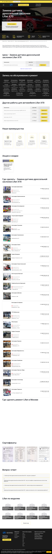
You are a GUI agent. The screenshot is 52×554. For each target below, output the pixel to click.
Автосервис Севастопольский (19, 263)
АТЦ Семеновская (45, 80)
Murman (23, 534)
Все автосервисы (11, 24)
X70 (23, 541)
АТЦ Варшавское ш (46, 88)
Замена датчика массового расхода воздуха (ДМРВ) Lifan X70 (15, 110)
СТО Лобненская (15, 312)
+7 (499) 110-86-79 (44, 285)
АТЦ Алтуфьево (6, 88)
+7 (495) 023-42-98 (19, 95)
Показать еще (26, 523)
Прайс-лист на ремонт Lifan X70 (26, 68)
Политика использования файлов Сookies (39, 534)
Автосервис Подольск (17, 389)
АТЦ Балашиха (14, 84)
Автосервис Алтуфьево (17, 302)
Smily (23, 533)
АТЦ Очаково (22, 88)
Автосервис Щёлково (17, 292)
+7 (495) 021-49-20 (22, 82)
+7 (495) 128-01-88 (45, 95)
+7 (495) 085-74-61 (45, 82)
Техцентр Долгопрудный (17, 215)
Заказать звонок (6, 539)
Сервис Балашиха (16, 254)
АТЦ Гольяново (37, 80)
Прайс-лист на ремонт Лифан (40, 531)
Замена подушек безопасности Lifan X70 (11, 120)
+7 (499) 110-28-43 (6, 82)
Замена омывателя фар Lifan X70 (10, 113)
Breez (23, 545)
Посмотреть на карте (23, 4)
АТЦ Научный (30, 84)
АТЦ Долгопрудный (30, 80)
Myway (23, 536)
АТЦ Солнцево (30, 88)
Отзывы (15, 534)
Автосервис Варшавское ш (18, 350)
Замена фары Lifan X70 (8, 117)
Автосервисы (16, 536)
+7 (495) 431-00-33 (32, 95)
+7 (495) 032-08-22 (30, 82)
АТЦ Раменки (38, 88)
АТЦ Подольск (45, 92)
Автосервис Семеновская (18, 235)
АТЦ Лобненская (14, 88)
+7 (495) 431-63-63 (14, 87)
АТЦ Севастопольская (22, 84)
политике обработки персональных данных (24, 552)
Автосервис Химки (16, 244)
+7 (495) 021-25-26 (6, 95)
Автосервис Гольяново (17, 225)
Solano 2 (23, 537)
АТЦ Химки (6, 84)
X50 (23, 538)
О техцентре (16, 533)
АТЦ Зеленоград (32, 92)
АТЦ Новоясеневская (14, 80)
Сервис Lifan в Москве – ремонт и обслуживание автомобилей (15, 549)
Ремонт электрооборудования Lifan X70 (22, 41)
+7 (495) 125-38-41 (30, 91)
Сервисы (16, 537)
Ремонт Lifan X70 (11, 41)
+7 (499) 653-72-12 (22, 87)
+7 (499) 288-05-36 (44, 275)
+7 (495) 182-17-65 (45, 91)
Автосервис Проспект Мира (18, 370)
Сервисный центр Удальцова (18, 283)
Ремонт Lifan (4, 41)
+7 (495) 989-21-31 (44, 246)
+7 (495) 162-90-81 (37, 82)
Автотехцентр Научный (17, 273)
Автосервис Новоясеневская (18, 196)
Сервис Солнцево (16, 331)
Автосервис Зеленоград (17, 379)
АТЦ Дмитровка (6, 80)
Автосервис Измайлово (17, 360)
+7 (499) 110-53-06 (14, 91)
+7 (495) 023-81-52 (6, 91)
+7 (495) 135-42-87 (37, 91)
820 (23, 544)
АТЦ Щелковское (45, 84)
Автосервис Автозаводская (18, 206)
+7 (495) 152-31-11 (22, 91)
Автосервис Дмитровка (17, 186)
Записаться (44, 110)
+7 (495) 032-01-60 (44, 294)
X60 (23, 540)
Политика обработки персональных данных (38, 538)
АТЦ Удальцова (37, 84)
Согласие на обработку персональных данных (39, 536)
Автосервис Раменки (16, 341)
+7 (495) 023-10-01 (14, 82)
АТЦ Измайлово (6, 92)
